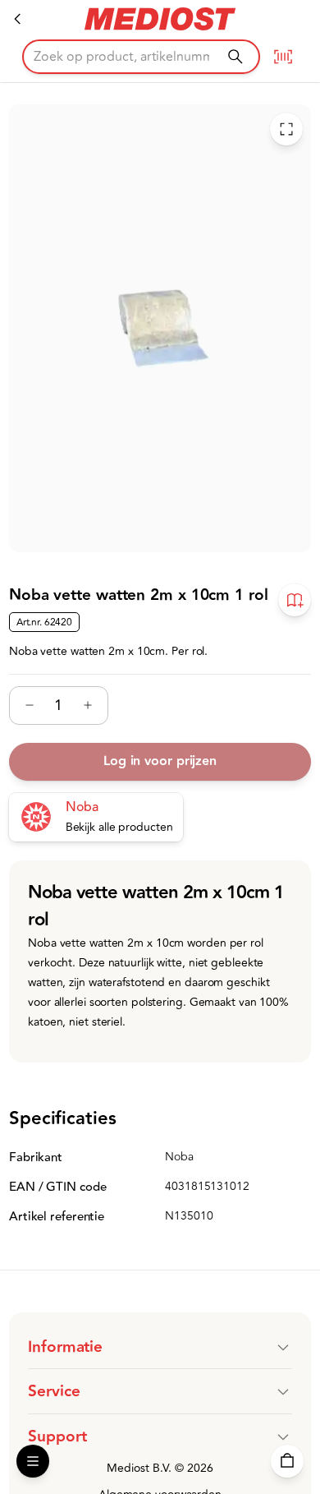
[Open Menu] (32, 1461)
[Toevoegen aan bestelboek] (294, 599)
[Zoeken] (235, 56)
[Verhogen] (87, 705)
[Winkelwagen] (287, 1461)
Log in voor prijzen (160, 761)
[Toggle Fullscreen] (286, 129)
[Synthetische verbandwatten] (18, 19)
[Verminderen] (29, 705)
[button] (160, 1347)
